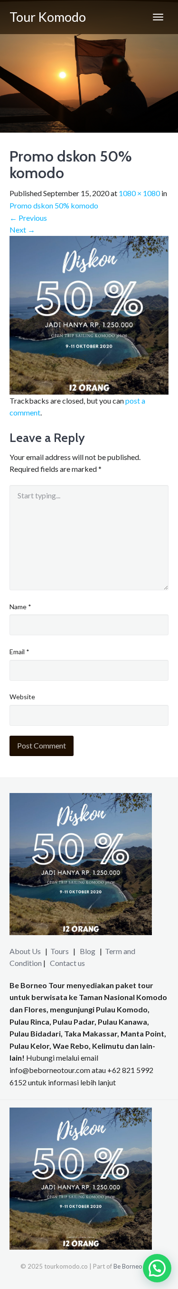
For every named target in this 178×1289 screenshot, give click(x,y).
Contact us (67, 962)
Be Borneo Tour (135, 1266)
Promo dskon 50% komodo (53, 205)
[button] (157, 1268)
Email (19, 652)
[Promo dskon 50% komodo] (89, 313)
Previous (28, 217)
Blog (87, 950)
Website (22, 697)
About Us (25, 950)
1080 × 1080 (139, 193)
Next (22, 229)
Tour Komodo (47, 17)
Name (20, 607)
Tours (60, 950)
